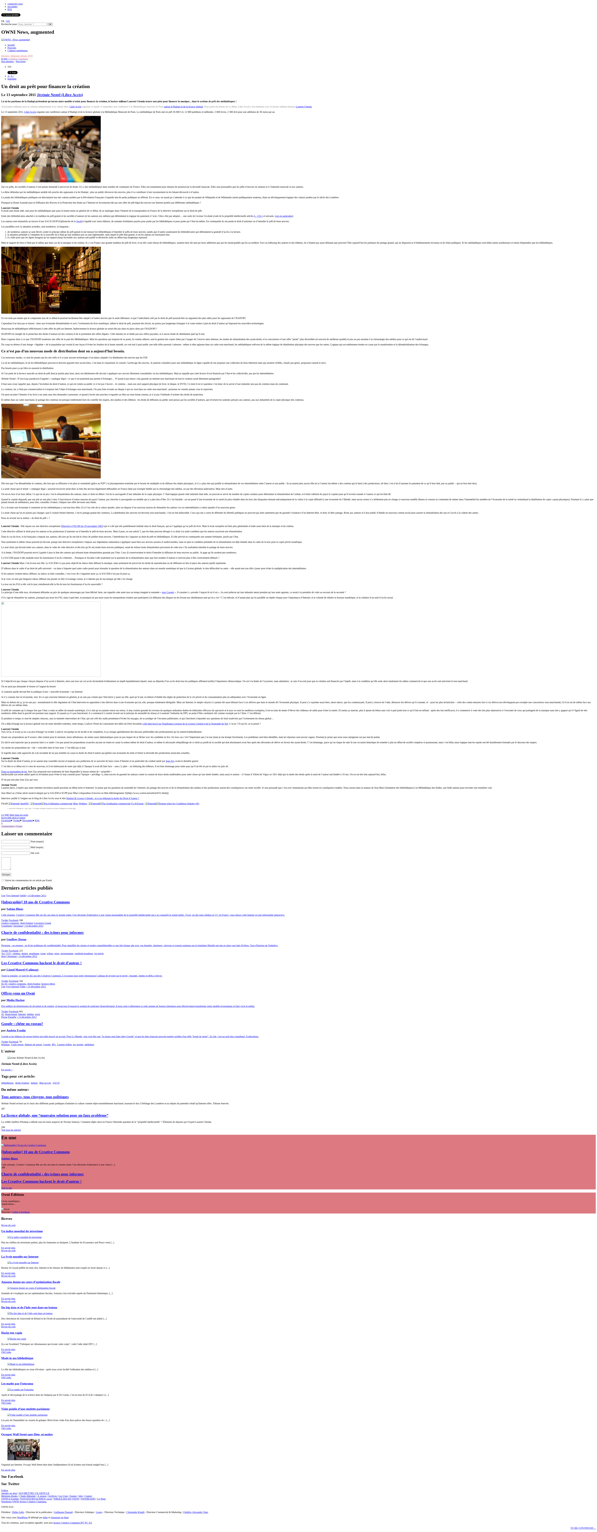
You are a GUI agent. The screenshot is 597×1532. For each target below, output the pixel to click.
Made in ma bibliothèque (17, 1358)
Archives (52, 1496)
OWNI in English (10, 1499)
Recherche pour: (9, 24)
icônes (50, 953)
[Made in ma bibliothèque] (20, 1364)
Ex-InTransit (137, 803)
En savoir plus (8, 1247)
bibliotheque (7, 1083)
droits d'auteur (22, 1083)
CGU (8, 953)
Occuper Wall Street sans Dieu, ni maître (27, 1434)
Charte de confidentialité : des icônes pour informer (42, 932)
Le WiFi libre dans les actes (14, 815)
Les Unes (63, 1496)
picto (56, 953)
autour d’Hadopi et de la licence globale (183, 106)
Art (3, 953)
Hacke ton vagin (11, 1332)
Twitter (16, 820)
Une (3, 895)
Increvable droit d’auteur (13, 817)
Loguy (99, 1512)
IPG (54, 1044)
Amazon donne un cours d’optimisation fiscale (30, 1282)
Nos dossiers (7, 61)
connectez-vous (15, 3)
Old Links (6, 1352)
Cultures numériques (17, 50)
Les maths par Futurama (17, 1383)
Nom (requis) (37, 841)
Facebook (6, 820)
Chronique (18, 926)
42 (2, 1014)
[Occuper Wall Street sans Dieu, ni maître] (23, 1459)
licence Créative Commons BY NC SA (72, 1522)
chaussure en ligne (60, 1517)
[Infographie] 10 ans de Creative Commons (35, 902)
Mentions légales (9, 1496)
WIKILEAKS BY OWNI (66, 1499)
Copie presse (17, 1044)
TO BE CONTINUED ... (583, 1528)
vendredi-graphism (83, 953)
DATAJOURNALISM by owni (36, 1499)
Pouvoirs (11, 47)
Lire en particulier (283, 216)
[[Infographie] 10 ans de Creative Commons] (23, 1145)
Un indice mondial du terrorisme (22, 1231)
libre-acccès (45, 1083)
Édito (22, 986)
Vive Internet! (13, 895)
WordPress (22, 1517)
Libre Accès (75, 106)
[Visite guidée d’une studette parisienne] (27, 1415)
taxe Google (168, 592)
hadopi (34, 1083)
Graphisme (6, 926)
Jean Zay (170, 761)
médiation (89, 1044)
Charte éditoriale (27, 1496)
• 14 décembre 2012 (36, 895)
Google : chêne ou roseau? (22, 1024)
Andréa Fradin (16, 1030)
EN (8, 21)
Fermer (18, 826)
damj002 (24, 803)
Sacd (78, 221)
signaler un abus (9, 1493)
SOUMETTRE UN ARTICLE (34, 1493)
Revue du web (8, 1225)
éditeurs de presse (33, 1044)
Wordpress (6, 1501)
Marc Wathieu (80, 803)
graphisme (34, 953)
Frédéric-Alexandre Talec (195, 1512)
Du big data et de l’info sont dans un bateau (29, 1307)
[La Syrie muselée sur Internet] (23, 1262)
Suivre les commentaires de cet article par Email (28, 880)
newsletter (12, 6)
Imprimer (11, 79)
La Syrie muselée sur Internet (19, 1256)
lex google (78, 1044)
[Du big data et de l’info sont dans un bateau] (30, 1313)
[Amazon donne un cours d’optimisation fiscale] (31, 1288)
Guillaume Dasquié (63, 1512)
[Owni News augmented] (15, 39)
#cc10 (4, 983)
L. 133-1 (258, 216)
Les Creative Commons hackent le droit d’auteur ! (41, 963)
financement (11, 1014)
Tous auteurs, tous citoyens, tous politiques (35, 1097)
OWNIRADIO (88, 1499)
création (16, 953)
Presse (4, 1017)
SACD (56, 1083)
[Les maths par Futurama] (20, 1389)
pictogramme (66, 953)
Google (47, 1044)
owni (37, 1014)
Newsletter (27, 820)
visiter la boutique (21, 1212)
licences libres (48, 983)
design (24, 953)
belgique (5, 1044)
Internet (22, 1014)
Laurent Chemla (304, 106)
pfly (197, 803)
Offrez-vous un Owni (18, 993)
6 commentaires (8, 824)
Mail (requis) (37, 847)
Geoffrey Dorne (16, 939)
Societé (11, 45)
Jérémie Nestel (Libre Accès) (60, 95)
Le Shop (101, 1499)
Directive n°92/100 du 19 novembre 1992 (82, 526)
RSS (9, 9)
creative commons (10, 923)
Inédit (23, 895)
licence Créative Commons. (33, 1501)
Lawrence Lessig (42, 923)
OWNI (15, 1501)
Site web (35, 853)
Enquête (12, 1017)
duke (45, 1517)
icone (43, 953)
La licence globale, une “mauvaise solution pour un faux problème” (54, 1115)
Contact (88, 1496)
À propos (41, 1496)
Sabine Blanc (15, 909)
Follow (4, 1490)
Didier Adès (18, 1512)
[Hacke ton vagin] (16, 1338)
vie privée (99, 953)
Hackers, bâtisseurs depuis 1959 (17, 56)
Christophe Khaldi (135, 1512)
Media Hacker (16, 1000)
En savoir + (7, 1069)
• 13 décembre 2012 (36, 986)
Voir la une (6, 1188)
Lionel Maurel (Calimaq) (22, 969)
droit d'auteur (26, 923)
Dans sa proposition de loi (14, 771)
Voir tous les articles (11, 1130)
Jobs (80, 1496)
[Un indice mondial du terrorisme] (24, 1237)
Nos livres (21, 61)
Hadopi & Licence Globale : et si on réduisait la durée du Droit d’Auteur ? (102, 798)
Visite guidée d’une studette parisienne (25, 1409)
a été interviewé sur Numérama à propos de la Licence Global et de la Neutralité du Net (185, 723)
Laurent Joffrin (64, 1044)
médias (30, 1014)
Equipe (73, 1496)
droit (3, 956)
